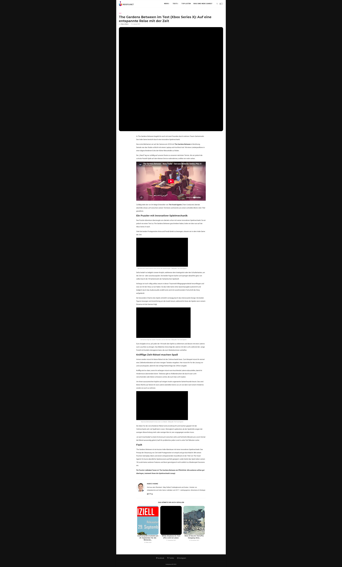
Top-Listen (186, 3)
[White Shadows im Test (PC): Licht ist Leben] (171, 520)
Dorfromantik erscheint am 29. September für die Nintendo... (147, 538)
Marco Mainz (125, 24)
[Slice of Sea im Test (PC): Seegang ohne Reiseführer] (194, 520)
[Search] (217, 3)
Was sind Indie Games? (202, 3)
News (166, 3)
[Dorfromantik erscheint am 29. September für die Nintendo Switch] (148, 520)
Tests (175, 3)
